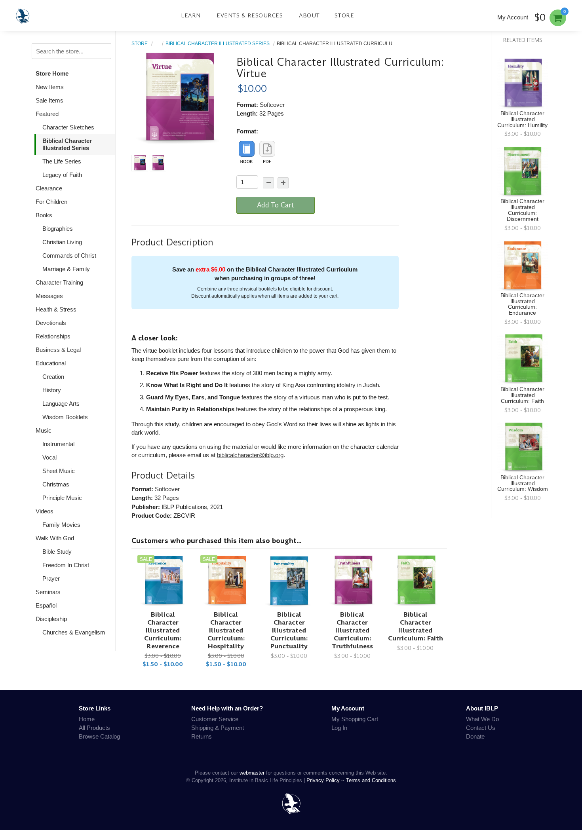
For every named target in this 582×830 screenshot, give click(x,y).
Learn (191, 15)
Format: (247, 131)
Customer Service (214, 719)
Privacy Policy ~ (326, 780)
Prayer (51, 578)
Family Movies (61, 524)
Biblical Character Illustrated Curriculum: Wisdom (522, 483)
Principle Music (62, 497)
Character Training (59, 282)
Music (43, 430)
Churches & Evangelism (73, 632)
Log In (339, 727)
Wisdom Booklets (65, 417)
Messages (49, 295)
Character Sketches (68, 127)
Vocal (49, 457)
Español (46, 605)
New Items (50, 87)
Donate (475, 736)
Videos (44, 511)
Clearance (49, 188)
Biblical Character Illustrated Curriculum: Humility (522, 119)
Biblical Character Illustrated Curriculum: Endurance (522, 304)
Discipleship (51, 618)
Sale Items (49, 100)
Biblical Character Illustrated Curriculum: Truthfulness (352, 630)
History (51, 390)
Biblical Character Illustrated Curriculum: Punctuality (289, 630)
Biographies (57, 228)
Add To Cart (275, 205)
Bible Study (57, 551)
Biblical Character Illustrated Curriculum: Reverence (162, 630)
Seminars (48, 592)
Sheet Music (58, 470)
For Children (51, 201)
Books (44, 215)
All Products (94, 727)
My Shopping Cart (354, 719)
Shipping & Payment (217, 727)
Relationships (53, 336)
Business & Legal (58, 349)
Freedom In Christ (65, 565)
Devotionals (51, 322)
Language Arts (61, 403)
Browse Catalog (99, 736)
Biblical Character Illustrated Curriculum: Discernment (522, 210)
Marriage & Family (66, 269)
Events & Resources (250, 15)
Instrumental (58, 444)
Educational (51, 363)
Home (87, 719)
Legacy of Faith (62, 174)
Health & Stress (56, 309)
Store (344, 15)
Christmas (55, 484)
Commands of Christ (69, 255)
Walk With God (55, 538)
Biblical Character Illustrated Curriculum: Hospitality (226, 630)
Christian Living (62, 242)
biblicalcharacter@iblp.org (250, 455)
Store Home (52, 73)
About (309, 15)
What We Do (482, 719)
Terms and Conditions (371, 780)
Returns (201, 736)
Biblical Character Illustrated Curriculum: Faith (415, 626)
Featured (47, 113)
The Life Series (61, 161)
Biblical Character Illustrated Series (67, 144)
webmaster (252, 773)
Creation (53, 376)
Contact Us (480, 727)
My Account (512, 17)
